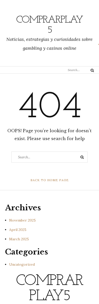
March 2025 (19, 239)
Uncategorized (22, 264)
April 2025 (17, 229)
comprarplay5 (49, 25)
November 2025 (22, 220)
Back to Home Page (49, 180)
